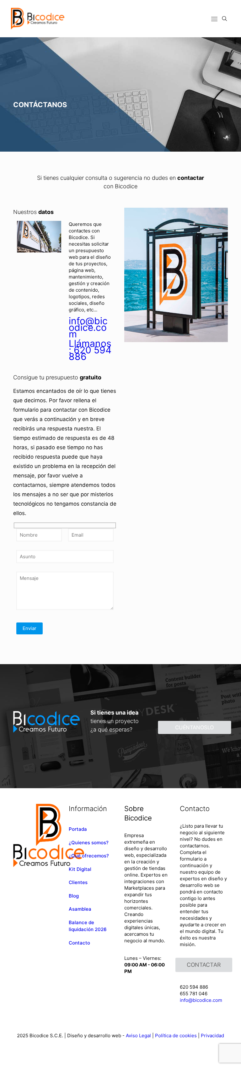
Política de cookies (176, 1035)
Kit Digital (80, 869)
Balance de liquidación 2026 (88, 926)
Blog (74, 896)
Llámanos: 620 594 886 (90, 350)
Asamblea (80, 909)
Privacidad (212, 1035)
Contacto (79, 943)
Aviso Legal (138, 1035)
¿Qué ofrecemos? (89, 856)
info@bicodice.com (88, 327)
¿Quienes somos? (89, 843)
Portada (78, 829)
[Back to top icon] (208, 1055)
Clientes (78, 882)
